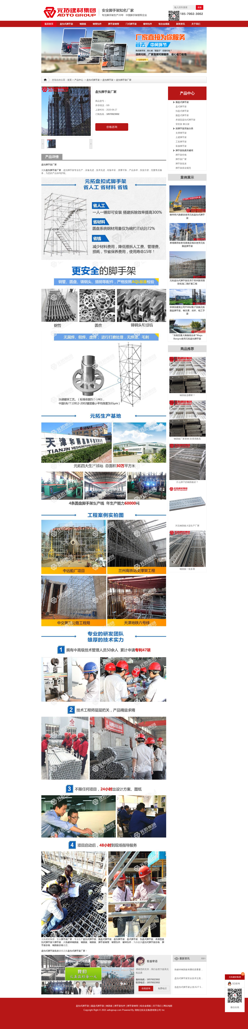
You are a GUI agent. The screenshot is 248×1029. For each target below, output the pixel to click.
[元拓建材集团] (102, 12)
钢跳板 (109, 1006)
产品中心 (78, 80)
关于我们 (195, 24)
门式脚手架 (131, 24)
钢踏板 (83, 24)
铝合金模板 (164, 24)
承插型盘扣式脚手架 (185, 119)
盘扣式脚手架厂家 (76, 951)
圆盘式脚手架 (105, 939)
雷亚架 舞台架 (182, 124)
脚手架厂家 (66, 939)
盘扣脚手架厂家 (123, 80)
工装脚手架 (181, 141)
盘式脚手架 (132, 939)
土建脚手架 (181, 137)
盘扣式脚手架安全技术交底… (188, 978)
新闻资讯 (180, 24)
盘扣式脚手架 (66, 24)
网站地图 (167, 1006)
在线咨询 (146, 988)
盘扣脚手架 (107, 80)
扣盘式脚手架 (146, 939)
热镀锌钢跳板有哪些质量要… (188, 969)
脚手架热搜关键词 (184, 150)
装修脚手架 (181, 146)
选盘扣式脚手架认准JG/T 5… (188, 987)
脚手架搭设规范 (183, 168)
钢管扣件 (97, 24)
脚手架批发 (181, 163)
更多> (203, 958)
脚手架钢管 (113, 24)
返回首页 (49, 24)
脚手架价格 (181, 155)
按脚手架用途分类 (184, 128)
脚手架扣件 (119, 1006)
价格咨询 (111, 127)
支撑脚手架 (181, 133)
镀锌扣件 (147, 24)
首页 (69, 80)
